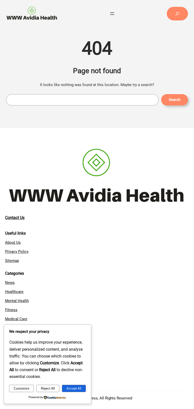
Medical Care (16, 319)
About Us (13, 242)
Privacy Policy (17, 251)
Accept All (73, 388)
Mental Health (17, 300)
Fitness (11, 310)
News (10, 282)
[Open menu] (112, 14)
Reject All (48, 388)
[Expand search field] (177, 13)
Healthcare (14, 291)
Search (174, 99)
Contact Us (15, 217)
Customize (21, 388)
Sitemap (12, 260)
